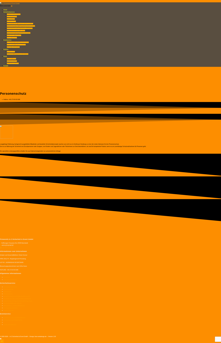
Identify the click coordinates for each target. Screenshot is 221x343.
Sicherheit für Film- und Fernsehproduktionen (17, 298)
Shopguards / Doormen (14, 35)
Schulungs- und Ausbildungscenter (17, 54)
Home (5, 9)
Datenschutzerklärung (10, 279)
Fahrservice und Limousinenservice (18, 42)
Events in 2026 (11, 58)
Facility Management (13, 47)
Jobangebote (11, 51)
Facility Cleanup (12, 37)
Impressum (6, 277)
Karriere (5, 49)
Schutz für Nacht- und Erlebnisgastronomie (20, 23)
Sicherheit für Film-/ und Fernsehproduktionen (21, 26)
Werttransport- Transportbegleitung (14, 305)
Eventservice (7, 40)
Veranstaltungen (12, 61)
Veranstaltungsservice (13, 14)
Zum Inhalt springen (6, 1)
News (5, 56)
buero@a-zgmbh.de (7, 247)
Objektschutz (11, 19)
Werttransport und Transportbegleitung (18, 33)
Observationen (11, 21)
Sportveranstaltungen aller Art (16, 30)
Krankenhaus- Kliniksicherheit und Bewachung (17, 301)
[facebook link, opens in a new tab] (0, 339)
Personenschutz (12, 16)
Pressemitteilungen (13, 63)
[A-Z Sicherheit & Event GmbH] (10, 3)
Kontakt (5, 65)
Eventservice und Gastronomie (16, 44)
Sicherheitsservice (9, 12)
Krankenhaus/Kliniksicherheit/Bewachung (20, 28)
